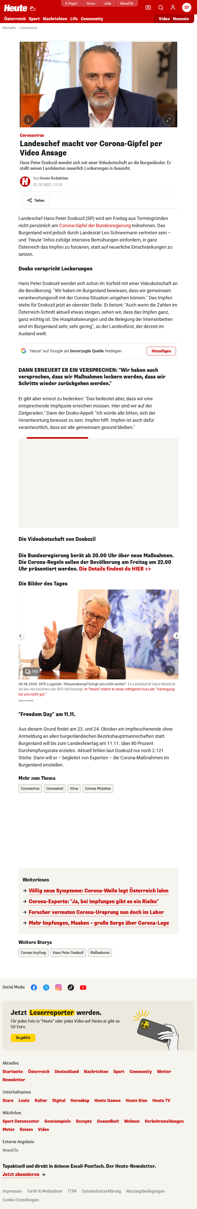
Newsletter (14, 1079)
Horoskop (80, 1100)
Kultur (41, 1100)
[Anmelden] (173, 7)
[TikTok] (71, 987)
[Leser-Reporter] (148, 7)
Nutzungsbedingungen (145, 1191)
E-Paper (71, 3)
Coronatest (54, 788)
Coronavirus (28, 28)
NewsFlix (126, 3)
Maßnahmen (100, 952)
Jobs (107, 3)
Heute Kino (136, 1100)
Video (164, 19)
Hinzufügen (161, 351)
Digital (58, 1100)
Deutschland (67, 1071)
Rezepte (84, 1121)
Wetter (164, 1071)
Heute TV (161, 1100)
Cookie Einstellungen (21, 1200)
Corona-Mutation (98, 788)
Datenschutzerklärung (101, 1191)
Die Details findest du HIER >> (115, 568)
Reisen (26, 1129)
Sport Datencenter (21, 1121)
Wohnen (132, 1121)
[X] (46, 987)
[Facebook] (34, 987)
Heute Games (107, 1100)
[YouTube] (83, 987)
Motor (9, 1129)
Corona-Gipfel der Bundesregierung (95, 225)
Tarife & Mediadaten (44, 1191)
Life (74, 19)
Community (92, 19)
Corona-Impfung (33, 952)
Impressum (12, 1191)
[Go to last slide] (20, 635)
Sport (34, 19)
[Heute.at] (15, 7)
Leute (23, 1100)
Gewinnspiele (57, 1121)
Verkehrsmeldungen (164, 1121)
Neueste (181, 19)
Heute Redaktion (54, 178)
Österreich (15, 19)
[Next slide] (176, 635)
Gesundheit (108, 1121)
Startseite (9, 28)
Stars (8, 1100)
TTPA (72, 1191)
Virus (74, 788)
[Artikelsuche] (160, 7)
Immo (91, 3)
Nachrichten (96, 1071)
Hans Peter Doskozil (68, 952)
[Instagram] (58, 987)
